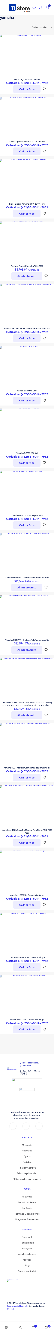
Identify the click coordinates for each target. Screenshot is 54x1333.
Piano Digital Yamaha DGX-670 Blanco (27, 141)
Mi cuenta (27, 1144)
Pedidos (27, 1161)
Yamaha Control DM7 (27, 390)
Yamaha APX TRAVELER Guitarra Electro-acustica (27, 328)
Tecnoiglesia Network (17, 1306)
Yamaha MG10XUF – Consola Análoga (27, 957)
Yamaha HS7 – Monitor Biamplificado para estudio (27, 768)
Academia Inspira (27, 1253)
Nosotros (27, 1150)
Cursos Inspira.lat (27, 1271)
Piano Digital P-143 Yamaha (27, 79)
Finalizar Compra (27, 1167)
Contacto (27, 1207)
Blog (27, 1265)
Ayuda (27, 1156)
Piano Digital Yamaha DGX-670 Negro (27, 204)
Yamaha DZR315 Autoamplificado (27, 515)
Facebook (27, 1236)
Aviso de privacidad (27, 1173)
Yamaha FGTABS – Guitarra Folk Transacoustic (27, 577)
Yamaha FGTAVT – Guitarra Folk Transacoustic (27, 640)
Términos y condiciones (27, 1213)
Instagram (27, 1248)
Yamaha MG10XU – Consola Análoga (27, 895)
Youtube (27, 1259)
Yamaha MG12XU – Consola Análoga (27, 1019)
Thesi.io (10, 1309)
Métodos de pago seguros (27, 1178)
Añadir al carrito (26, 276)
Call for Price (26, 89)
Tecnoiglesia (27, 1242)
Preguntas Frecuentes (27, 1219)
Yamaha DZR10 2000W (27, 453)
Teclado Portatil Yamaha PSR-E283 (27, 266)
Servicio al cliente (27, 1202)
